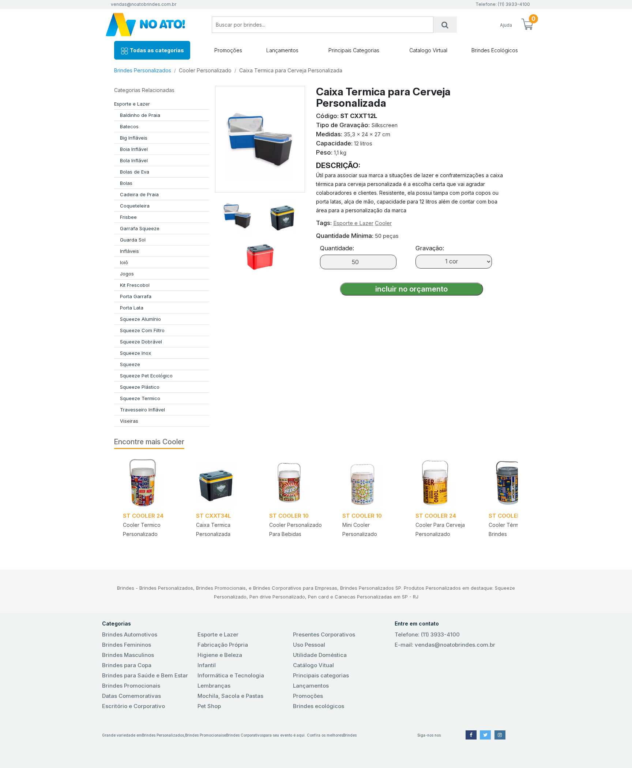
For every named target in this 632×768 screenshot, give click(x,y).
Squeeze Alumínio (140, 319)
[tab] (237, 213)
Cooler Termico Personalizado (142, 529)
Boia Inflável (134, 149)
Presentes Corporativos (324, 634)
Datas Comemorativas (131, 695)
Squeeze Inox (135, 353)
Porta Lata (131, 308)
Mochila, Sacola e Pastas (230, 695)
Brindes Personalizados (142, 70)
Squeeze (130, 364)
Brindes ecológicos (318, 706)
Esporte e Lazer (132, 104)
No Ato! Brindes (151, 24)
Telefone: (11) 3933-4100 (427, 634)
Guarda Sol (133, 240)
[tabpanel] (150, 504)
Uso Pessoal (309, 644)
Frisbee (128, 217)
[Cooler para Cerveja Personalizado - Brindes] (443, 482)
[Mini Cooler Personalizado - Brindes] (370, 482)
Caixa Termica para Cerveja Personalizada (290, 70)
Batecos (129, 126)
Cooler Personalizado (205, 70)
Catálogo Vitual (313, 665)
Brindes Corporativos (245, 735)
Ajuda (506, 25)
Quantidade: (337, 248)
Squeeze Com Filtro (142, 330)
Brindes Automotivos (129, 634)
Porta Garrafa (135, 296)
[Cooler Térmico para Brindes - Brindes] (516, 482)
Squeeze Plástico (139, 387)
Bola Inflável (134, 160)
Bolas (126, 183)
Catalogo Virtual (428, 50)
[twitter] (485, 735)
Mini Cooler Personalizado (359, 529)
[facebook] (471, 735)
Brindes (350, 735)
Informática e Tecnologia (231, 675)
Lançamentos (282, 50)
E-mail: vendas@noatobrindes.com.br (445, 644)
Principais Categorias (353, 50)
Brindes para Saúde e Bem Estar (145, 675)
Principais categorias (321, 675)
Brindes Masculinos (128, 654)
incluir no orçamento (411, 289)
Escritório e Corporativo (133, 706)
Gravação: (429, 248)
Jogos (127, 274)
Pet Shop (209, 706)
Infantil (207, 665)
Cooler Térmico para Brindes (514, 529)
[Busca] (445, 24)
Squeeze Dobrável (141, 342)
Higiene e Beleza (220, 654)
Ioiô (124, 262)
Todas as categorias (156, 50)
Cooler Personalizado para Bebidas (295, 529)
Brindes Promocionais (131, 685)
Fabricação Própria (223, 644)
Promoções (228, 50)
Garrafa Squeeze (139, 228)
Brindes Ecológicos (494, 50)
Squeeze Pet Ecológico (146, 376)
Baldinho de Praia (140, 115)
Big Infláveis (133, 138)
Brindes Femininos (126, 644)
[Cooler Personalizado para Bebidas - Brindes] (297, 482)
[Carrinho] (527, 24)
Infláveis (129, 251)
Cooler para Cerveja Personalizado (440, 529)
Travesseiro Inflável (142, 409)
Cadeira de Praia (139, 194)
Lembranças (214, 685)
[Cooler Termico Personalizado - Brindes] (150, 482)
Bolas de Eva (134, 172)
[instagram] (499, 735)
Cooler (383, 223)
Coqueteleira (135, 206)
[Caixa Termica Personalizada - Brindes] (224, 482)
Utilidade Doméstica (320, 654)
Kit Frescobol (135, 285)
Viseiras (129, 421)
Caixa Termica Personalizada (213, 529)
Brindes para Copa (126, 665)
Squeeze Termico (140, 398)
